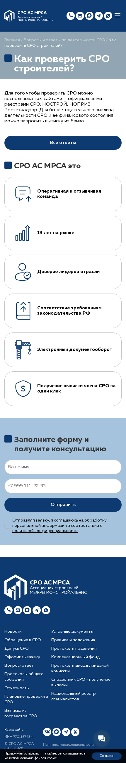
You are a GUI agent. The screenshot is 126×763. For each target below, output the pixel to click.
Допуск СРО (16, 649)
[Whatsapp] (46, 610)
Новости (13, 632)
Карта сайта (13, 730)
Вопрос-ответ (19, 665)
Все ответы (63, 142)
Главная (12, 40)
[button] (117, 16)
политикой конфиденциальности (45, 531)
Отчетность (16, 688)
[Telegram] (37, 610)
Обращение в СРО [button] (22, 640)
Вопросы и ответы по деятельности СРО (64, 40)
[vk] (47, 732)
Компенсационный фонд (75, 657)
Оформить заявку (22, 657)
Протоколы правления (74, 649)
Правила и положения (73, 640)
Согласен (106, 756)
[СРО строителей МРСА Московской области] (9, 15)
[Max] (89, 16)
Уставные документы (72, 632)
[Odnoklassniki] (75, 732)
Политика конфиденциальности (68, 745)
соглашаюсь (66, 520)
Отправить (63, 505)
